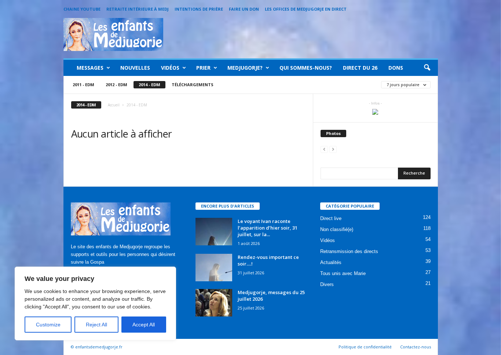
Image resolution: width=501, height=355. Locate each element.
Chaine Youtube (81, 9)
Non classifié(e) (336, 229)
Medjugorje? (245, 67)
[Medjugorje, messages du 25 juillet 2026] (213, 302)
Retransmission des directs (349, 251)
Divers (327, 284)
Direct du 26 (360, 67)
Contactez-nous (415, 346)
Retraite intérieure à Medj (137, 9)
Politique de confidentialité (365, 346)
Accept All (143, 324)
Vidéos (170, 67)
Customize (48, 324)
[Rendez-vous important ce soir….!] (213, 267)
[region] (95, 303)
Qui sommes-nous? (305, 67)
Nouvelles (135, 67)
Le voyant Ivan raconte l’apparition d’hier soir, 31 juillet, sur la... (267, 228)
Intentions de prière (199, 9)
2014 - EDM (149, 84)
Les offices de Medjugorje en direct (306, 9)
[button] (427, 68)
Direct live (330, 218)
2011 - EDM (83, 84)
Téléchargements (192, 84)
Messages (90, 67)
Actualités (330, 262)
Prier (203, 67)
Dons (395, 67)
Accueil (114, 104)
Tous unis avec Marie (343, 273)
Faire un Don (244, 9)
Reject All (96, 324)
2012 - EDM (116, 84)
